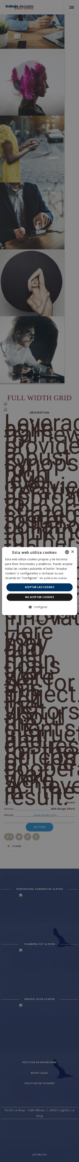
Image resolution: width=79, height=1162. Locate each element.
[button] (39, 607)
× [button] (72, 551)
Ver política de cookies (53, 578)
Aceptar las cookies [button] (39, 587)
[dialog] (39, 581)
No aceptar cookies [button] (39, 597)
